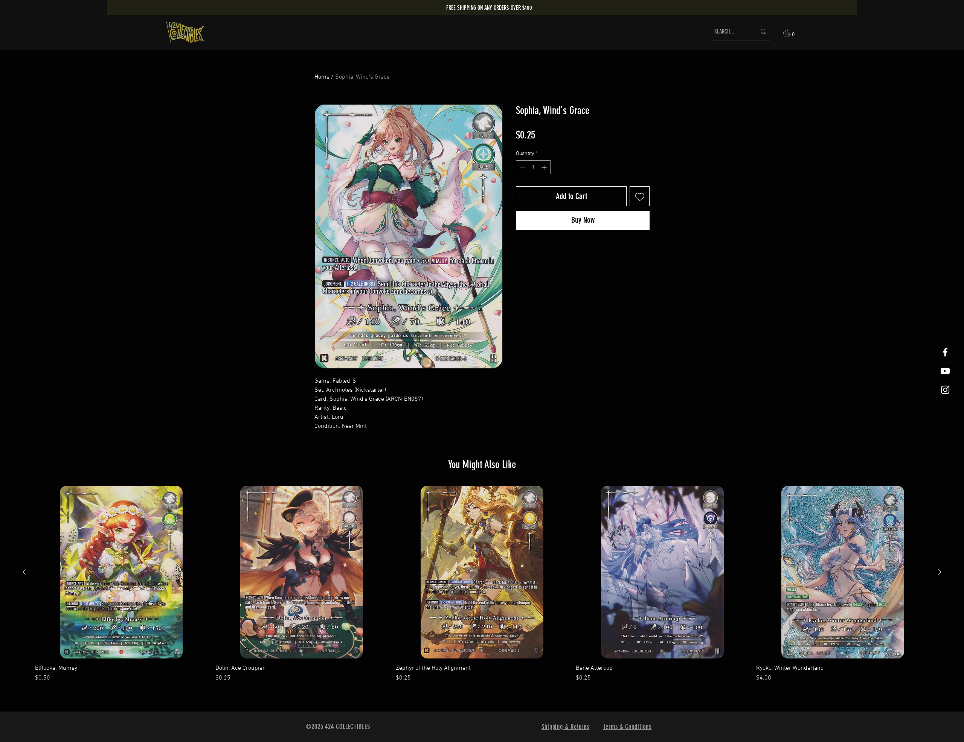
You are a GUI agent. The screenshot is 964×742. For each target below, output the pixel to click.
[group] (482, 584)
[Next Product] (939, 571)
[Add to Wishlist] (640, 196)
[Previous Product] (24, 571)
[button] (791, 32)
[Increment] (544, 167)
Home (321, 77)
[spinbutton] (533, 167)
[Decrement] (521, 167)
